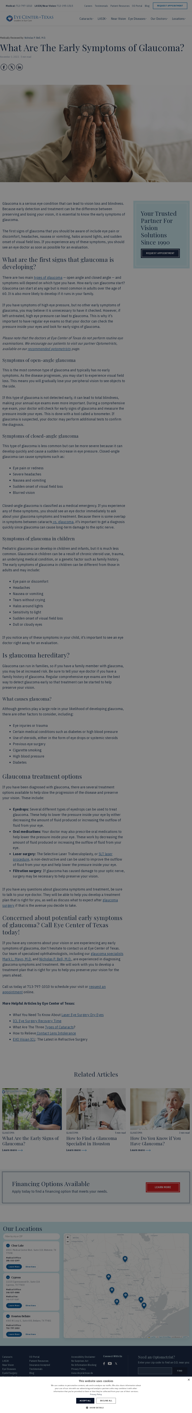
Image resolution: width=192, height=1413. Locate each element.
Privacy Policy (96, 1394)
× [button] (189, 1380)
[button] (96, 1407)
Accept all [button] (85, 1400)
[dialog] (96, 1395)
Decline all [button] (106, 1400)
